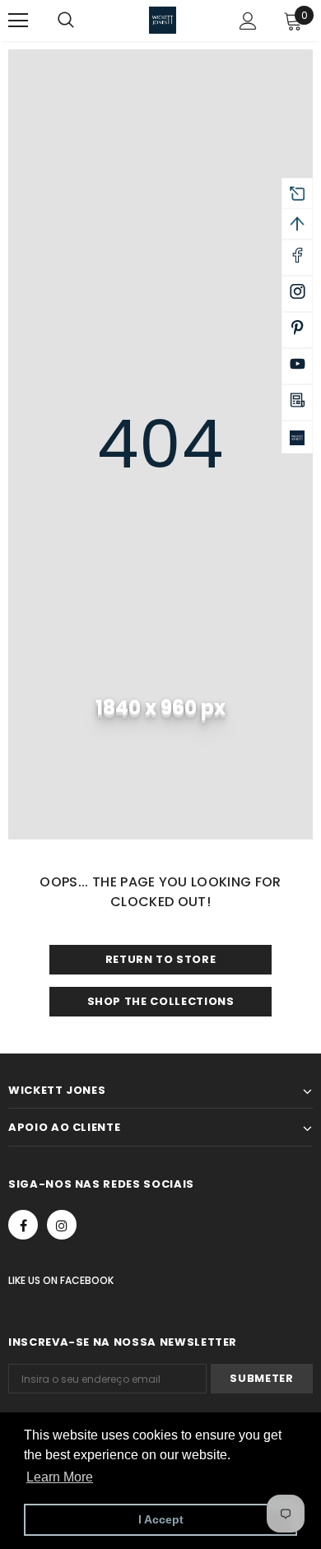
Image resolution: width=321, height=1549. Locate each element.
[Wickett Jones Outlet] (297, 437)
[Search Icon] (82, 20)
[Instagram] (62, 1225)
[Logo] (162, 20)
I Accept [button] (161, 1519)
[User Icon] (248, 21)
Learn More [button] (59, 1477)
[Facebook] (23, 1225)
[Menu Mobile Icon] (18, 20)
